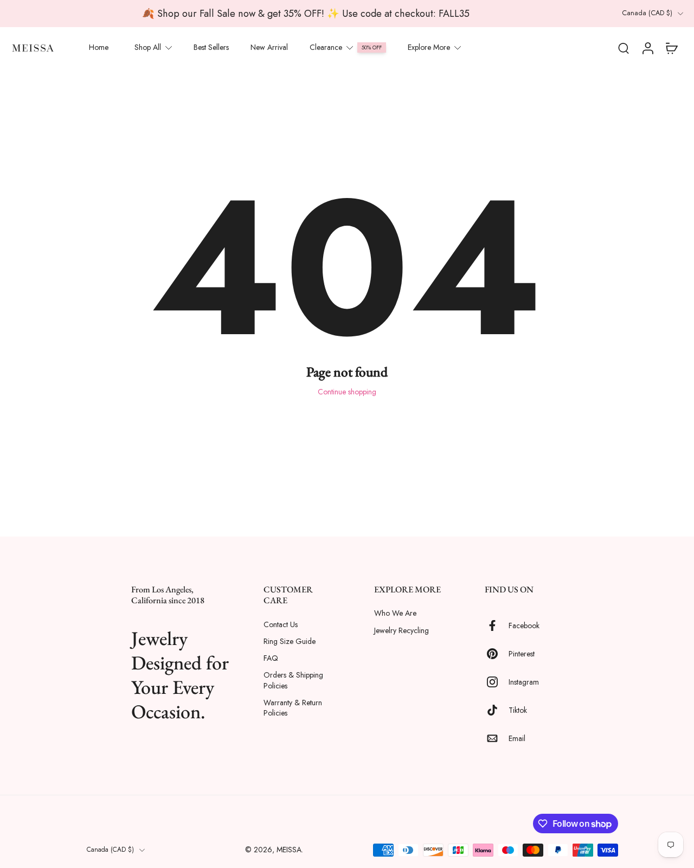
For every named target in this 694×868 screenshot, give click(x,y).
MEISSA (289, 849)
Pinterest (522, 653)
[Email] (497, 738)
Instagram (524, 681)
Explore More (429, 47)
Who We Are (395, 613)
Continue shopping (347, 391)
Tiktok (518, 710)
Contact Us (281, 624)
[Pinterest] (497, 654)
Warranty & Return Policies (293, 707)
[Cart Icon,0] (671, 48)
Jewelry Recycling (401, 630)
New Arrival (269, 47)
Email (517, 738)
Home (98, 47)
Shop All (147, 47)
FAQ (271, 658)
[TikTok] (497, 710)
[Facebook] (497, 625)
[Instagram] (497, 682)
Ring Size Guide (290, 641)
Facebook (524, 625)
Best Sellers (211, 47)
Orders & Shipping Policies (293, 680)
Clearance (326, 47)
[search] (623, 48)
